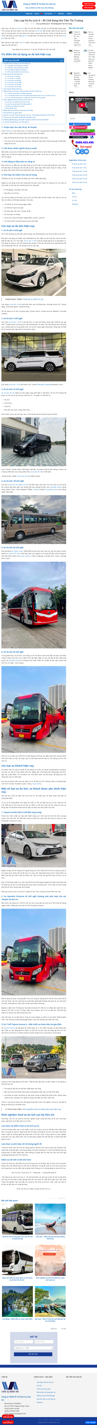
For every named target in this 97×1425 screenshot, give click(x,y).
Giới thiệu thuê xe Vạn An (45, 1382)
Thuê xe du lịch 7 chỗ (79, 168)
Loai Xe (36, 14)
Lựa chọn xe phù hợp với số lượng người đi (19, 104)
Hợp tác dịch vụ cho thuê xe (46, 1399)
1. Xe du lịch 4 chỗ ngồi (13, 76)
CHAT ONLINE (90, 1422)
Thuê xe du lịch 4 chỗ (79, 164)
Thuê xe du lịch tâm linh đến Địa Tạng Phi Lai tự (20, 117)
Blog (73, 193)
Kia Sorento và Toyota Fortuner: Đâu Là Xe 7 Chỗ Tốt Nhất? (91, 79)
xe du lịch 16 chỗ (36, 472)
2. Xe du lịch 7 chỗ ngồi (13, 78)
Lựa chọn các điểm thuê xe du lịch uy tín (18, 102)
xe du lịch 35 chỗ (13, 553)
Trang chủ (28, 14)
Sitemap (39, 1402)
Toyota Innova (9, 1028)
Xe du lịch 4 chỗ (30, 241)
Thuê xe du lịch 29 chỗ (79, 175)
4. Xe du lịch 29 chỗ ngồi (14, 82)
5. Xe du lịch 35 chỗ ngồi (14, 84)
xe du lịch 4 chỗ (15, 304)
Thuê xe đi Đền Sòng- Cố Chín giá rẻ (16, 122)
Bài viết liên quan (12, 108)
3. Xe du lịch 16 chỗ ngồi (14, 80)
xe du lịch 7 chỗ (15, 322)
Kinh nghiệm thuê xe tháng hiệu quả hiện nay (42, 1109)
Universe (36, 489)
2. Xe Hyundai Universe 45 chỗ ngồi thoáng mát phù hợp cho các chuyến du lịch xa (31, 95)
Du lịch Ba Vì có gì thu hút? (13, 113)
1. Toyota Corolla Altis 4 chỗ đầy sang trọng (19, 93)
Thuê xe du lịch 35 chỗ (79, 179)
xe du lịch (18, 28)
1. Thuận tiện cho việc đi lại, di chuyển (17, 65)
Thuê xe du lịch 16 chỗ (79, 171)
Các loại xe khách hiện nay (13, 89)
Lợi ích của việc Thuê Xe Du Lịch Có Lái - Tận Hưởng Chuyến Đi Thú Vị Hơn (29, 115)
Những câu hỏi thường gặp (46, 1396)
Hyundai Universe (15, 660)
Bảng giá (61, 14)
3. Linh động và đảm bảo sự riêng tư (17, 70)
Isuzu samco (37, 784)
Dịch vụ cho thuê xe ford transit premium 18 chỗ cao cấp (91, 38)
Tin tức (32, 24)
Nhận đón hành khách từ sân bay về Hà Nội (18, 110)
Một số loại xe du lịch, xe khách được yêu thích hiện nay (22, 91)
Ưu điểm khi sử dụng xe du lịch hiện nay (17, 63)
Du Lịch (74, 200)
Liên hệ (69, 14)
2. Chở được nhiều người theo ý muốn (17, 67)
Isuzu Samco (25, 556)
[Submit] (93, 118)
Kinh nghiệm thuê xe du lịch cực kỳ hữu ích (18, 100)
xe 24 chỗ (25, 485)
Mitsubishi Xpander (44, 384)
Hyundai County (56, 487)
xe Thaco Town (17, 551)
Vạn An (25, 36)
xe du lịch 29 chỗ (14, 485)
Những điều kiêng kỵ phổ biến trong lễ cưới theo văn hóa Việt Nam (27, 119)
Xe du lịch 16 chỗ (8, 393)
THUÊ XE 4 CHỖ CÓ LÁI (33, 299)
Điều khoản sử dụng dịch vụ (46, 1392)
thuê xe (8, 131)
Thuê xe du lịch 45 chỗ (79, 182)
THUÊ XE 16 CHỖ (23, 476)
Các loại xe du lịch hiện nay (13, 74)
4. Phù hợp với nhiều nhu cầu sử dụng (18, 72)
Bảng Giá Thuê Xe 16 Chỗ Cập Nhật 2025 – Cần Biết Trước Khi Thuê (77, 79)
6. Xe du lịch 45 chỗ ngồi (14, 86)
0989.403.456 (88, 4)
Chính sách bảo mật (43, 1389)
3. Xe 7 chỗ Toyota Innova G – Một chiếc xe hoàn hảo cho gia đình (26, 97)
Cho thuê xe (48, 14)
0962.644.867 (88, 8)
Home (26, 24)
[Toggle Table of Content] (60, 60)
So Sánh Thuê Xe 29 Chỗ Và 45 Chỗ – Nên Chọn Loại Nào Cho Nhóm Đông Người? (91, 59)
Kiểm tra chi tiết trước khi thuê (15, 106)
